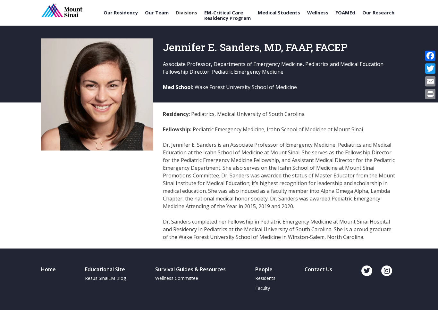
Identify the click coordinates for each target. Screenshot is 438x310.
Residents (265, 278)
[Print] (430, 94)
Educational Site (105, 269)
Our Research (378, 12)
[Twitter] (430, 68)
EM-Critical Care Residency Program (227, 15)
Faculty (262, 288)
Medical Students (279, 12)
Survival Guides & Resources (190, 269)
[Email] (430, 81)
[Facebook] (430, 55)
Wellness (317, 12)
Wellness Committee (176, 278)
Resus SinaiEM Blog (105, 278)
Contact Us (318, 269)
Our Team (157, 12)
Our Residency (121, 12)
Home (48, 269)
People (264, 269)
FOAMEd (345, 12)
